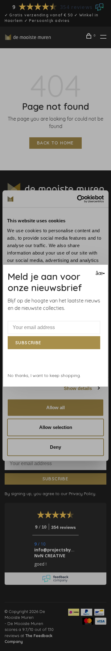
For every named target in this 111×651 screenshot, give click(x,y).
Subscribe (28, 342)
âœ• (99, 273)
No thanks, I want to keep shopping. (44, 375)
